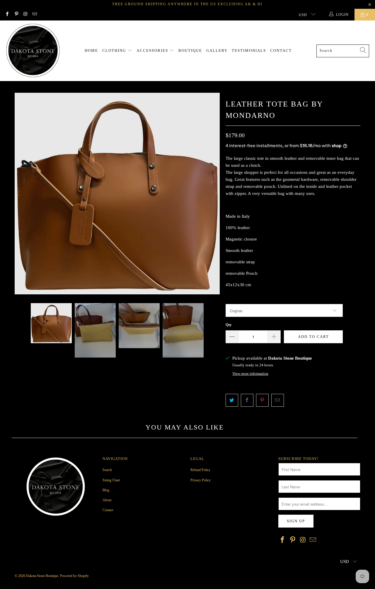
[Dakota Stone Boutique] (33, 50)
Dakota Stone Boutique (42, 576)
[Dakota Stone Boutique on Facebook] (6, 15)
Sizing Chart (111, 480)
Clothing (114, 50)
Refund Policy (200, 470)
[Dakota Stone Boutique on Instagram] (25, 15)
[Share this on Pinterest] (262, 400)
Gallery (217, 50)
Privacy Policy (200, 480)
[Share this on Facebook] (247, 400)
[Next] (215, 193)
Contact (281, 50)
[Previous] (19, 193)
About (107, 500)
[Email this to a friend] (277, 400)
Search (107, 470)
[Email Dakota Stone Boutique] (34, 15)
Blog (106, 490)
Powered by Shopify (74, 576)
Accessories (153, 50)
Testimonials (249, 50)
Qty (229, 324)
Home (91, 50)
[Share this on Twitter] (232, 400)
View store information (250, 374)
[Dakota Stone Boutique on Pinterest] (15, 15)
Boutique (190, 50)
